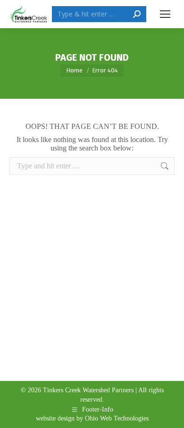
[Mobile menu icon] (165, 14)
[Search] (137, 14)
